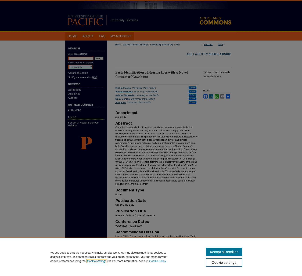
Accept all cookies (224, 252)
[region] (151, 257)
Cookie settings (96, 261)
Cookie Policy (157, 261)
